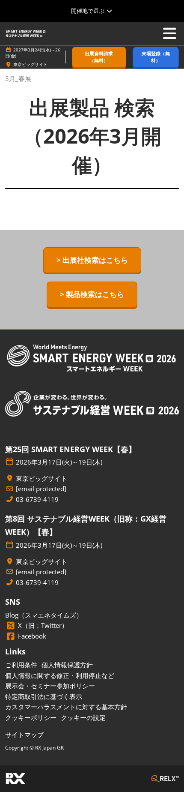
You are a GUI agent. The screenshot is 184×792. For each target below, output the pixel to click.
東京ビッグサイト (30, 64)
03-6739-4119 (37, 499)
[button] (99, 57)
